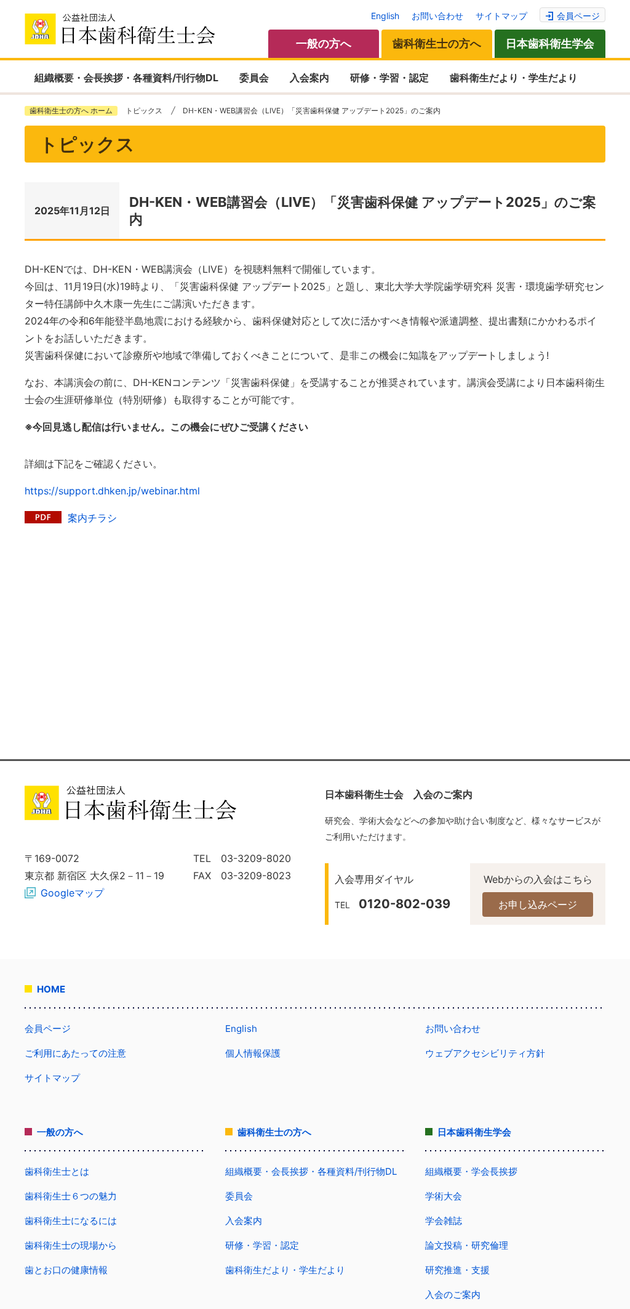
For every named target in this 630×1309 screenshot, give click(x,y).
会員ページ (578, 15)
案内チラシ (92, 518)
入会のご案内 (452, 1294)
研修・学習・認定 (389, 77)
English (385, 15)
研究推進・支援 (457, 1270)
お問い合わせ (437, 15)
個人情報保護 (253, 1053)
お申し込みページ (537, 904)
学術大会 (443, 1196)
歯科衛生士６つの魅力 (71, 1196)
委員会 (254, 77)
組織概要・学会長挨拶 (471, 1171)
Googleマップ (72, 893)
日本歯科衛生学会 (550, 43)
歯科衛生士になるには (71, 1220)
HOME (51, 989)
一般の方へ (323, 43)
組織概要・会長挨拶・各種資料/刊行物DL (126, 77)
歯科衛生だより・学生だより (514, 77)
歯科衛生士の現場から (71, 1245)
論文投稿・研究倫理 (466, 1245)
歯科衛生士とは (57, 1171)
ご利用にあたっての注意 (75, 1053)
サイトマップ (501, 15)
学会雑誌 (443, 1220)
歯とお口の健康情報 (66, 1270)
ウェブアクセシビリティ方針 (485, 1053)
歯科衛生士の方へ (437, 43)
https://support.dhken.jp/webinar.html (112, 491)
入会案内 (309, 77)
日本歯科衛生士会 (120, 29)
